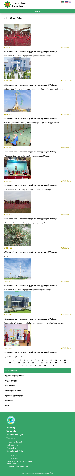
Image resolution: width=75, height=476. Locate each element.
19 (28, 363)
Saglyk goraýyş (11, 381)
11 (51, 360)
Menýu (37, 11)
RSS (51, 473)
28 (22, 366)
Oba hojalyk (10, 386)
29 (26, 366)
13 (60, 360)
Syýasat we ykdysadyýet (14, 376)
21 (37, 363)
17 (19, 363)
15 (10, 363)
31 (36, 366)
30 (31, 366)
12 (56, 360)
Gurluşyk (9, 401)
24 (51, 363)
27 (65, 363)
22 (42, 363)
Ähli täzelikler (11, 371)
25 (56, 363)
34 (49, 366)
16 (15, 363)
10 (47, 360)
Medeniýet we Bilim (13, 391)
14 (65, 360)
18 (24, 363)
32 (40, 366)
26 (60, 363)
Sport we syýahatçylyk (14, 396)
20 (33, 363)
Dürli (7, 406)
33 (45, 366)
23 (47, 363)
